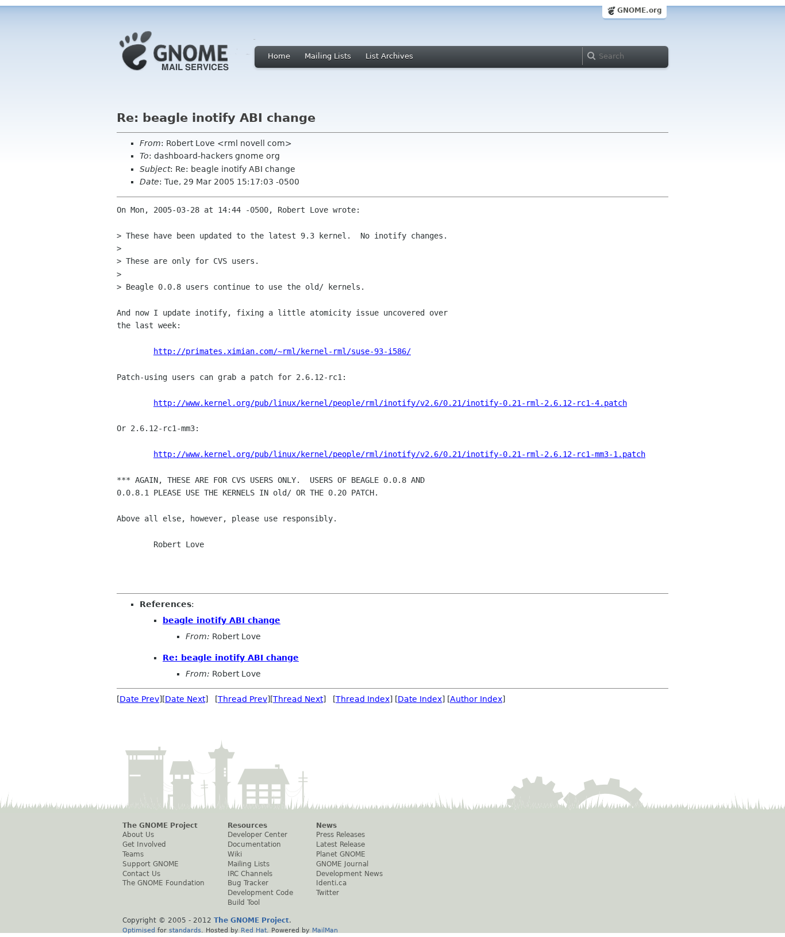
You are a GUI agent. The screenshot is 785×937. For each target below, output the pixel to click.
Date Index (420, 699)
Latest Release (340, 844)
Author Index (476, 699)
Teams (133, 854)
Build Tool (244, 902)
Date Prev (139, 699)
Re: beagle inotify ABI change (231, 657)
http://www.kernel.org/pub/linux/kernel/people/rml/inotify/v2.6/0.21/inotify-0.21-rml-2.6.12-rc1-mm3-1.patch (399, 454)
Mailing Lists (328, 56)
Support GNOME (150, 864)
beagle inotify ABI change (221, 620)
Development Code (260, 893)
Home (279, 56)
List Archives (389, 56)
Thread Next (298, 699)
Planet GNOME (340, 854)
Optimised (138, 930)
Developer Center (257, 835)
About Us (138, 835)
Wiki (235, 854)
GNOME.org (639, 10)
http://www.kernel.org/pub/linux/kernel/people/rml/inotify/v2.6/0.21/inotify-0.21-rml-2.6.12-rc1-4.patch (390, 403)
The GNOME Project (160, 825)
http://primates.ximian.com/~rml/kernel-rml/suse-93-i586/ (282, 351)
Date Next (185, 699)
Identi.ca (331, 883)
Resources (247, 825)
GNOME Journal (342, 864)
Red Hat (254, 930)
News (326, 825)
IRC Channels (250, 874)
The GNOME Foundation (163, 883)
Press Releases (340, 835)
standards (185, 930)
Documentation (254, 844)
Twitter (327, 893)
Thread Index (363, 699)
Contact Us (141, 874)
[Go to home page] (191, 73)
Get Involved (144, 844)
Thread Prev (242, 699)
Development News (349, 874)
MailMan (325, 930)
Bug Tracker (248, 883)
